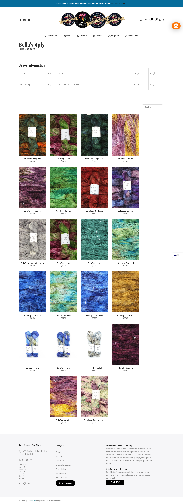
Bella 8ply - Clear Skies (32, 316)
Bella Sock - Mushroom (94, 211)
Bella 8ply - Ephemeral (126, 263)
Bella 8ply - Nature (94, 263)
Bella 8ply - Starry (32, 368)
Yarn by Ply (83, 36)
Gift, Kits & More (52, 36)
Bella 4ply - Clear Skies (94, 316)
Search (58, 452)
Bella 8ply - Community (125, 368)
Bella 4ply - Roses (63, 159)
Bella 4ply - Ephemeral (63, 316)
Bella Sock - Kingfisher (32, 159)
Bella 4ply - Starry (63, 368)
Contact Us (60, 461)
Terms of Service (62, 478)
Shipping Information (63, 465)
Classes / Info (133, 36)
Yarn (68, 36)
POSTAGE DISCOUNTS (119, 3)
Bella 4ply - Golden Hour (126, 316)
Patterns (99, 36)
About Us (59, 456)
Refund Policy (61, 473)
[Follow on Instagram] (24, 19)
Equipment (115, 36)
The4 (59, 501)
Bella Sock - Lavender (126, 211)
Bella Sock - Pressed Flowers (94, 420)
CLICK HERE (115, 482)
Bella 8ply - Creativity (63, 420)
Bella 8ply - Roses (63, 263)
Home (21, 49)
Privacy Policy (61, 469)
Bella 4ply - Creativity (125, 159)
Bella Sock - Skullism (63, 211)
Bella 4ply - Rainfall (95, 368)
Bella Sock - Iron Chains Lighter (32, 263)
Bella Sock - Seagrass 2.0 (94, 159)
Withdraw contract (65, 483)
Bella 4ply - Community (32, 211)
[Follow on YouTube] (29, 19)
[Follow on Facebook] (20, 19)
